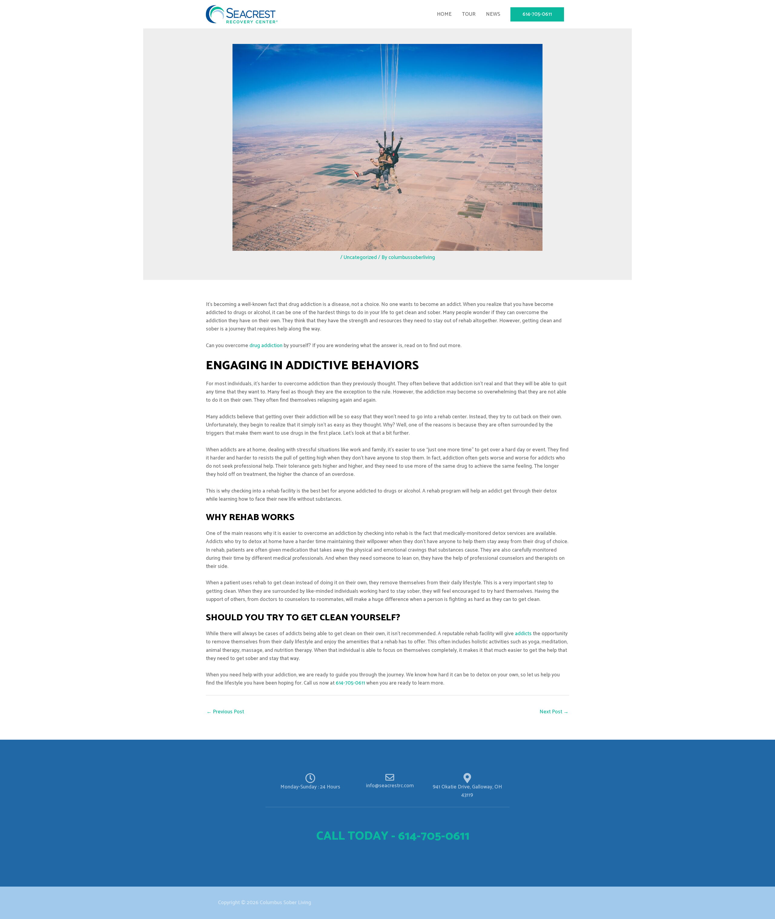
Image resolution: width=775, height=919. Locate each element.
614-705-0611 (350, 683)
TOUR (469, 14)
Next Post (554, 712)
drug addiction (265, 345)
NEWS (493, 14)
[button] (537, 14)
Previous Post (225, 712)
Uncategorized (360, 257)
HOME (444, 14)
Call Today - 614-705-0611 (393, 836)
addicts (523, 633)
